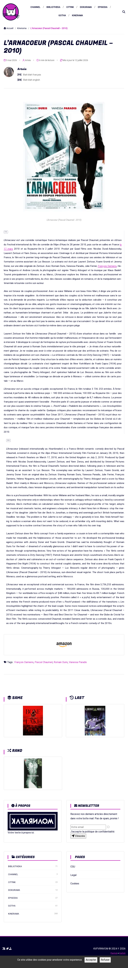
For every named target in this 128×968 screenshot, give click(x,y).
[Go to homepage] (11, 12)
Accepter (91, 959)
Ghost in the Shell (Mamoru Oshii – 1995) (95, 731)
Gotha (62, 15)
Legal (73, 875)
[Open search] (123, 12)
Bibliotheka (53, 7)
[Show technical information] (3, 949)
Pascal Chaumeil (44, 662)
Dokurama (86, 7)
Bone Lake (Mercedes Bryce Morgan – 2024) (33, 731)
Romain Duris (61, 662)
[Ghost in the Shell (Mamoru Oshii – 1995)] (95, 720)
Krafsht (122, 953)
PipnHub (114, 953)
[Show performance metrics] (7, 949)
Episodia (102, 7)
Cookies (74, 883)
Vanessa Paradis (78, 662)
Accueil (10, 28)
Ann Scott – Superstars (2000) (31, 783)
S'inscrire (79, 836)
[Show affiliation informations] (10, 949)
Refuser (105, 959)
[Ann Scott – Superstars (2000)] (33, 773)
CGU (72, 866)
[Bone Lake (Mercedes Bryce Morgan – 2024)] (33, 720)
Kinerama (77, 15)
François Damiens (107, 266)
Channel (35, 7)
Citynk (70, 7)
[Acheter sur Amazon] (64, 644)
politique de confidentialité (99, 831)
